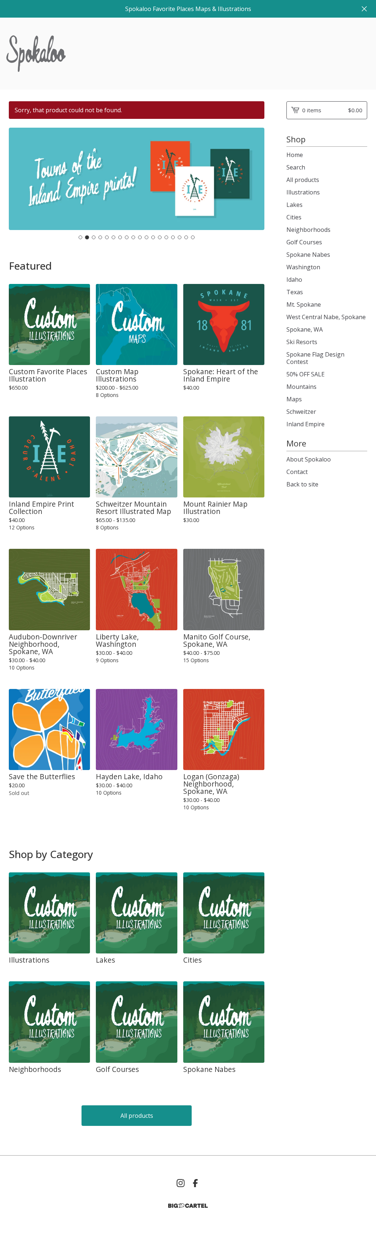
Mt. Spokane (303, 304)
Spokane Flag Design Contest (315, 358)
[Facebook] (195, 1183)
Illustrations (303, 192)
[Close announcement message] (364, 9)
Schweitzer (301, 412)
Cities (293, 217)
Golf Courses (304, 242)
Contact (297, 472)
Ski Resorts (301, 342)
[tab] (80, 237)
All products (136, 1116)
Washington (303, 267)
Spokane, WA (304, 329)
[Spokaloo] (36, 53)
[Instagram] (180, 1183)
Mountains (301, 387)
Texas (294, 292)
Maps (294, 399)
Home (294, 155)
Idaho (294, 280)
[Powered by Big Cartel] (188, 1205)
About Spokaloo (308, 459)
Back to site (302, 484)
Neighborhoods (308, 230)
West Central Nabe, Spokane (326, 317)
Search (295, 167)
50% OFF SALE (305, 374)
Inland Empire (305, 424)
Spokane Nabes (308, 255)
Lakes (294, 205)
